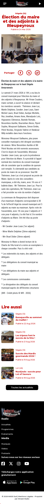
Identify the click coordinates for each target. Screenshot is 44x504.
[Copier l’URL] (37, 72)
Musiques (5, 444)
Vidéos (4, 449)
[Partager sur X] (28, 72)
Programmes (7, 429)
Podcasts (5, 453)
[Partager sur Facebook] (20, 72)
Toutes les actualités (22, 387)
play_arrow (40, 4)
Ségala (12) (20, 13)
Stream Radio (23, 499)
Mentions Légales (25, 496)
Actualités (6, 425)
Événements (7, 434)
